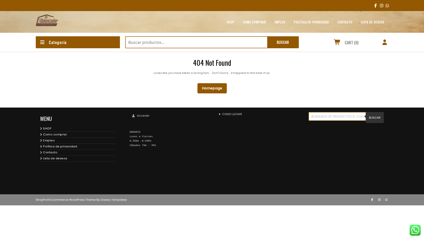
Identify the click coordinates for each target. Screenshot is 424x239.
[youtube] (385, 5)
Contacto (344, 21)
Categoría (57, 42)
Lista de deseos (372, 21)
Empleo (279, 21)
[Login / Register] (384, 43)
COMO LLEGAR (232, 114)
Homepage (214, 88)
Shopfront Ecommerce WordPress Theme (66, 200)
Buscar (283, 42)
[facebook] (374, 5)
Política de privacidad (311, 21)
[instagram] (380, 5)
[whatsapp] (386, 200)
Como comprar (254, 21)
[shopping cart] (337, 43)
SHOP (230, 21)
